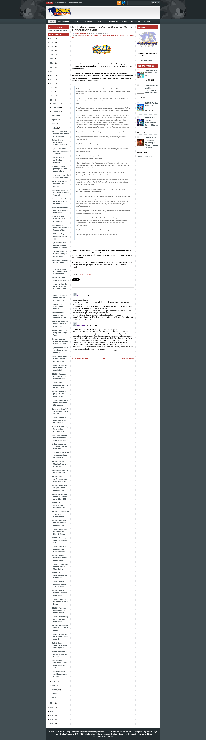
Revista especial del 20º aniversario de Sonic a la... (59, 446)
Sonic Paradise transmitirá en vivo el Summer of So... (60, 227)
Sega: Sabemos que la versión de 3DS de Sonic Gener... (60, 350)
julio (54, 124)
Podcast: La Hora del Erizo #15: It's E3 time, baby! (59, 367)
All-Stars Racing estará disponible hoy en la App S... (60, 236)
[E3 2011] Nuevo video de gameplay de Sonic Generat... (60, 487)
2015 (52, 83)
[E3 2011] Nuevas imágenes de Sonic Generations (59, 592)
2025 (52, 42)
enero (54, 698)
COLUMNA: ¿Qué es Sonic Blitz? (151, 104)
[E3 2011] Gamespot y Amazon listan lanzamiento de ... (59, 505)
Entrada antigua (128, 358)
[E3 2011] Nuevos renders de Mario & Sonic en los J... (59, 557)
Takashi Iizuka (124, 35)
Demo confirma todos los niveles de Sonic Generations (60, 210)
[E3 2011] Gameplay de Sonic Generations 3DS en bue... (60, 402)
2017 (52, 75)
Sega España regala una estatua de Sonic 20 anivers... (60, 151)
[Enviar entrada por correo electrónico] (108, 33)
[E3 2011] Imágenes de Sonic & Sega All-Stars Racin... (60, 566)
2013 (52, 92)
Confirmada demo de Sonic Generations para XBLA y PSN (59, 496)
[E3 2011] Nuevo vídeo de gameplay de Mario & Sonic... (60, 531)
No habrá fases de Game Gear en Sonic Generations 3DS (60, 341)
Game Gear (89, 35)
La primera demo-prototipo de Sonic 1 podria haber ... (60, 168)
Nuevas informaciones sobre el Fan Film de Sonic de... (60, 627)
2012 (52, 96)
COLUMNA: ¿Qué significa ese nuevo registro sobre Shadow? (151, 89)
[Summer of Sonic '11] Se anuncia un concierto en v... (60, 428)
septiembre (56, 115)
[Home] (58, 15)
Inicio (50, 3)
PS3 (104, 35)
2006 (52, 719)
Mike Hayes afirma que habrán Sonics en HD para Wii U (60, 323)
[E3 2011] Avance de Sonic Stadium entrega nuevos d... (59, 549)
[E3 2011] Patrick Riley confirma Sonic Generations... (60, 619)
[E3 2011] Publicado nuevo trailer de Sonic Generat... (59, 610)
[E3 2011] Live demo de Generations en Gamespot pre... (60, 513)
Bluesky (147, 22)
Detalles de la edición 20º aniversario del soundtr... (59, 654)
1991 (52, 723)
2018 (52, 71)
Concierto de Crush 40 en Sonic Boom (60, 471)
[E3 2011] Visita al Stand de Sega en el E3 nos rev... (60, 463)
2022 (52, 55)
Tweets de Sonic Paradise (57, 30)
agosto (54, 119)
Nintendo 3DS (98, 35)
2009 (52, 707)
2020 (52, 63)
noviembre (56, 107)
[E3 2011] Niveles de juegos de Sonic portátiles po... (59, 393)
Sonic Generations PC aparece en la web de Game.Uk (60, 192)
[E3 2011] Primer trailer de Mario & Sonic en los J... (60, 601)
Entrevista (81, 35)
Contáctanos (63, 22)
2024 (52, 46)
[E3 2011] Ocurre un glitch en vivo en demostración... (59, 420)
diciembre (56, 103)
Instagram (113, 22)
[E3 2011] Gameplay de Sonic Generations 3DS (60, 540)
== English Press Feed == (103, 736)
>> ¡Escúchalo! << (147, 60)
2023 (52, 51)
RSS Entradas (60, 3)
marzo (54, 690)
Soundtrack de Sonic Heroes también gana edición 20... (59, 358)
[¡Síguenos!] (124, 4)
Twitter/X (88, 22)
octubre (55, 111)
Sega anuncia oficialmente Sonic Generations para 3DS (59, 664)
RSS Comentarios (75, 3)
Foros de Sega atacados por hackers (57, 306)
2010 (52, 703)
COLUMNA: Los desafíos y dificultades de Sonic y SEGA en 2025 (151, 123)
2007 (52, 715)
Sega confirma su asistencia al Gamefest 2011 (58, 159)
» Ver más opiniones (144, 157)
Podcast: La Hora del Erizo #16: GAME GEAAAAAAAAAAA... (60, 287)
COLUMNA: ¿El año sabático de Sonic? (151, 72)
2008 (52, 711)
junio (54, 128)
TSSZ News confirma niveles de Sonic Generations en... (59, 437)
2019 (52, 67)
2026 (52, 38)
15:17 (85, 33)
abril (54, 685)
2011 (52, 100)
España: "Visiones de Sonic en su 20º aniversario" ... (59, 297)
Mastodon (135, 22)
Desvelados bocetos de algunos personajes (60, 176)
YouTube (77, 22)
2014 (52, 87)
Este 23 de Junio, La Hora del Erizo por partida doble (59, 253)
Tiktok (124, 22)
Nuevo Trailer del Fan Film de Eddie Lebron (59, 183)
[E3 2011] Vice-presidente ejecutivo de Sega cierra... (60, 385)
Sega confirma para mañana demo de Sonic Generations (59, 245)
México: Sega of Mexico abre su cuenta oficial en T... (60, 142)
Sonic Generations (113, 35)
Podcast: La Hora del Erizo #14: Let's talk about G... (60, 636)
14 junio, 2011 (78, 33)
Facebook (101, 22)
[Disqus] (103, 321)
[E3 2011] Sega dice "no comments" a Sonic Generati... (59, 522)
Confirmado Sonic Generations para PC (60, 279)
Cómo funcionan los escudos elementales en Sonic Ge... (60, 133)
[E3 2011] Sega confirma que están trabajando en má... (60, 478)
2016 (52, 79)
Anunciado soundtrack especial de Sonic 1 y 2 (60, 262)
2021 (52, 59)
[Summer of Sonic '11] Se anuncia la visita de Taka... (60, 411)
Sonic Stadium (85, 274)
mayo (54, 681)
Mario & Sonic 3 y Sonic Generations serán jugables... (59, 645)
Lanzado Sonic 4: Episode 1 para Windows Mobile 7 (59, 315)
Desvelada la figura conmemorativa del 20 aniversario (59, 271)
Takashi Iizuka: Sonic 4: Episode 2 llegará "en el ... (60, 332)
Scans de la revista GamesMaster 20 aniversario (58, 218)
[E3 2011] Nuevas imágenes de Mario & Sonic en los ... (59, 584)
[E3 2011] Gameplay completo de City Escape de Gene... (59, 376)
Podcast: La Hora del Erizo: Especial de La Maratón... (59, 201)
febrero (55, 694)
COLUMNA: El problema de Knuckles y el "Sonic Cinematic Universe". (151, 142)
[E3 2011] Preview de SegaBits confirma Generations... (59, 575)
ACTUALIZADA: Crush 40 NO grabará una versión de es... (60, 455)
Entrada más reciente (80, 358)
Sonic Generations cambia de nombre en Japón (59, 673)
